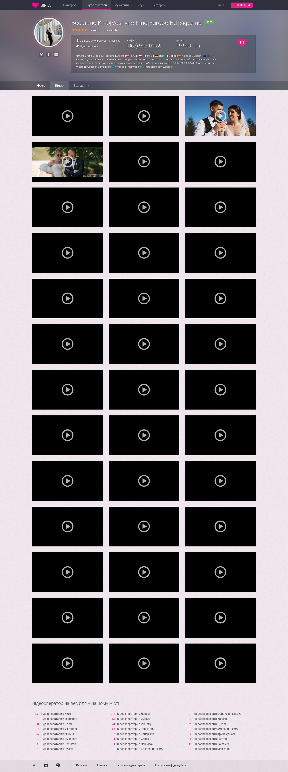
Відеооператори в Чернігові (59, 744)
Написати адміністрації (131, 765)
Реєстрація (242, 5)
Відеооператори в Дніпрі (210, 724)
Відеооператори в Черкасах (135, 744)
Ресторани (159, 5)
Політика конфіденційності (171, 765)
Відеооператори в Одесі (56, 724)
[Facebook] (48, 54)
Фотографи (70, 5)
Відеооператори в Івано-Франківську (217, 713)
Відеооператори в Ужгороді (59, 728)
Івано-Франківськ (98, 40)
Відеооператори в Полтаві (210, 738)
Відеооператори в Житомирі (212, 744)
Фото (41, 85)
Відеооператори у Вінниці (57, 734)
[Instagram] (56, 54)
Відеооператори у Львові (133, 713)
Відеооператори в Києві (56, 713)
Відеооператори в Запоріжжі (135, 734)
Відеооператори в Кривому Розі (214, 734)
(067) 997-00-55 (143, 46)
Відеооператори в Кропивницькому (140, 748)
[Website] (41, 54)
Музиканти (122, 5)
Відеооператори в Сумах (57, 748)
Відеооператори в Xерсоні (134, 738)
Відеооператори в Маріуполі (212, 748)
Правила (101, 765)
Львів (83, 40)
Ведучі (141, 5)
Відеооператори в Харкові (210, 718)
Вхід (221, 5)
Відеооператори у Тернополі (59, 718)
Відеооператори (96, 5)
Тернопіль (116, 40)
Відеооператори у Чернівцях (135, 728)
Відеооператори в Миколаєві (59, 738)
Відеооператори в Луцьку (133, 718)
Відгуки (82, 85)
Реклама (82, 765)
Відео (59, 85)
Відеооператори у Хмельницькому (216, 728)
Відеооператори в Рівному (134, 724)
